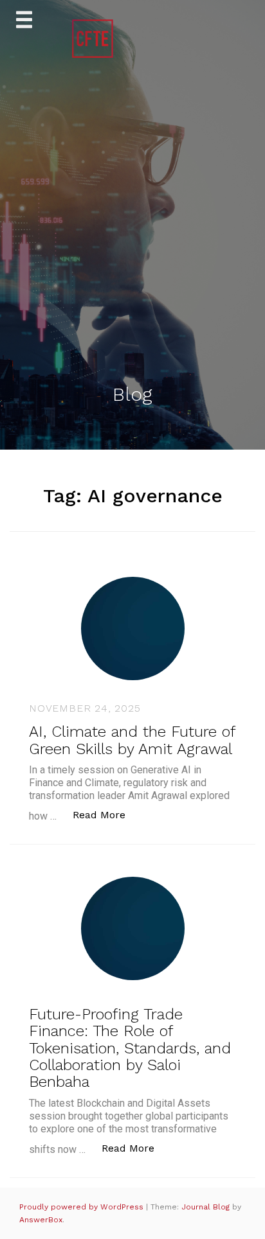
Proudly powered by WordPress (82, 1206)
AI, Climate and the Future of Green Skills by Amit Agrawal (132, 740)
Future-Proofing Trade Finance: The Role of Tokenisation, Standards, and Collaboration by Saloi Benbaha (130, 1048)
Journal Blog (206, 1206)
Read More (106, 814)
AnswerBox (40, 1219)
